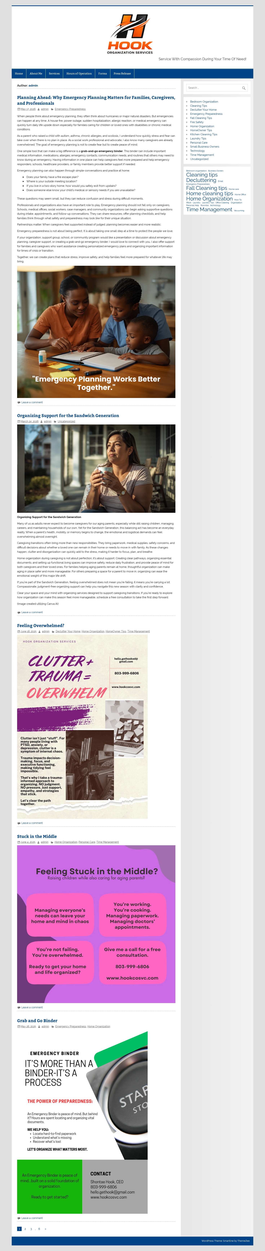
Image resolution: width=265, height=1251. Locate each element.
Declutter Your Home (68, 631)
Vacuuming (239, 211)
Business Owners (215, 171)
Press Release (122, 73)
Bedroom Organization (204, 101)
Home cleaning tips (209, 193)
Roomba (205, 205)
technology (215, 205)
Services (54, 73)
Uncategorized (66, 421)
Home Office (240, 195)
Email (220, 181)
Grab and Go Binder (37, 1020)
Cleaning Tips (198, 105)
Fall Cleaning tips (206, 188)
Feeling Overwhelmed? (40, 625)
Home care (234, 189)
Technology (197, 150)
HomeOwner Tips (116, 631)
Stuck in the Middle (37, 836)
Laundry (196, 203)
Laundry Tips (198, 138)
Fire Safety (197, 122)
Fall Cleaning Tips (201, 118)
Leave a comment (32, 402)
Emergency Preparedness (70, 109)
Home (19, 73)
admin (44, 109)
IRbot (188, 203)
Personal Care (87, 842)
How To (238, 200)
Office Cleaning (222, 203)
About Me (36, 73)
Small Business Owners (204, 146)
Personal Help (192, 205)
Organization (236, 203)
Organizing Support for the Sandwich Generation (68, 415)
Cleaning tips (202, 174)
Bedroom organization (196, 171)
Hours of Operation (79, 73)
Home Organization (93, 631)
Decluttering (201, 180)
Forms (102, 73)
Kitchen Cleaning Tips (203, 134)
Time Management (138, 631)
